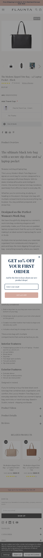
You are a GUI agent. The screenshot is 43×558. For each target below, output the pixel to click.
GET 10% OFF (21, 295)
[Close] (39, 257)
